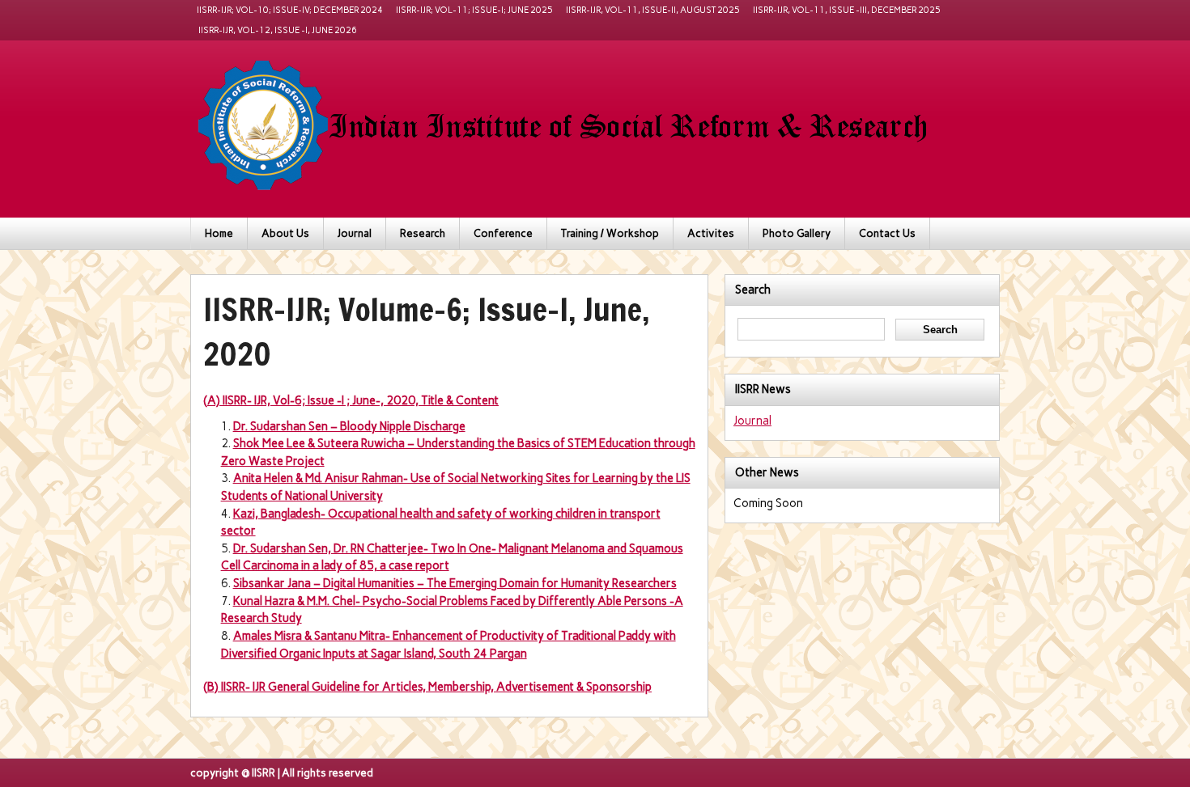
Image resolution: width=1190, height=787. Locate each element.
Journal (355, 233)
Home (219, 233)
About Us (285, 233)
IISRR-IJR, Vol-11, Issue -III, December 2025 (847, 10)
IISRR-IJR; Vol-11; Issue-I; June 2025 (474, 10)
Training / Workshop (610, 233)
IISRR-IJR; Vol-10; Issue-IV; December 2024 (290, 10)
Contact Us (887, 233)
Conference (503, 233)
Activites (710, 233)
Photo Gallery (797, 233)
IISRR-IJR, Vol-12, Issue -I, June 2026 (277, 30)
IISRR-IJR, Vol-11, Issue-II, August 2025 (653, 10)
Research (422, 233)
